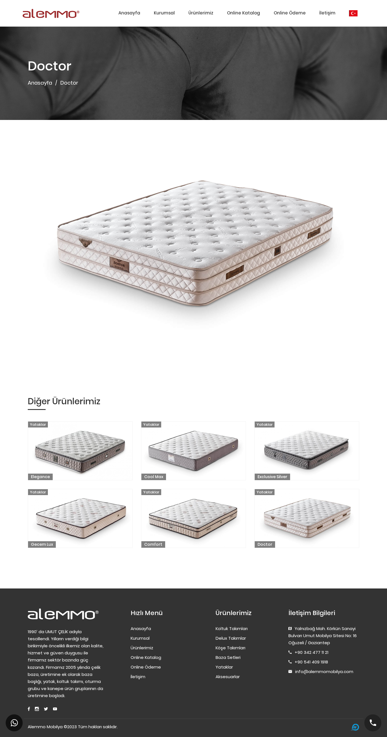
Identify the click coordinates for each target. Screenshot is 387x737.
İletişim (327, 13)
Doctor (265, 544)
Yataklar (38, 424)
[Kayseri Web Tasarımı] (355, 727)
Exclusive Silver (272, 477)
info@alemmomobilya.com (324, 671)
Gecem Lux (42, 544)
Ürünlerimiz (200, 13)
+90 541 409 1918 (311, 662)
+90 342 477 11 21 (311, 652)
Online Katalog (243, 13)
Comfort (153, 544)
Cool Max (153, 477)
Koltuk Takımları (232, 628)
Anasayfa (129, 13)
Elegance (40, 477)
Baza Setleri (228, 657)
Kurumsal (164, 13)
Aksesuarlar (228, 677)
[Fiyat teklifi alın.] (14, 722)
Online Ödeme (290, 13)
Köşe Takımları (230, 648)
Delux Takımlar (231, 638)
